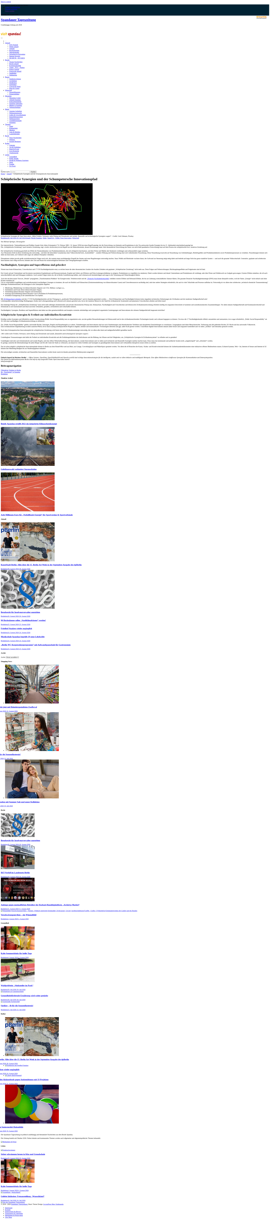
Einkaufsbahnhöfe (15, 102)
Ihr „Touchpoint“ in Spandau (10, 372)
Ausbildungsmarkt (15, 121)
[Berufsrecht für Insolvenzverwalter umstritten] (28, 608)
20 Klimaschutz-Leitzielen (12, 299)
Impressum (8, 1208)
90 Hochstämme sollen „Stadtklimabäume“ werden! (23, 620)
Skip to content (6, 2)
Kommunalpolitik (15, 66)
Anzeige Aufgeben (15, 111)
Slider (45, 238)
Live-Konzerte (14, 151)
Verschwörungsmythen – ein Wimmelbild (18, 915)
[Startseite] (6, 41)
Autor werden (9, 11)
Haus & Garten (14, 88)
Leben (7, 155)
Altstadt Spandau (15, 100)
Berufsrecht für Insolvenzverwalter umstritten (20, 612)
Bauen (7, 77)
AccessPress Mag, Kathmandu (53, 1204)
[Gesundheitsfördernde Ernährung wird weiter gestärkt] (12, 991)
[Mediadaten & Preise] (8, 1142)
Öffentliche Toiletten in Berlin (11, 370)
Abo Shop (8, 1217)
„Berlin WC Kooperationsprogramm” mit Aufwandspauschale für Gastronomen (36, 645)
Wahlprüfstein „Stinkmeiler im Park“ (17, 985)
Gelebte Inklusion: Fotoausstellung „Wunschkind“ (23, 1196)
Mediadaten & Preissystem (14, 1215)
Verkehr (12, 48)
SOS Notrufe (13, 45)
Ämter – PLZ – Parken (17, 67)
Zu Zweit (12, 166)
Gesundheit (13, 157)
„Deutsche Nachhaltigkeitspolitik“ (98, 279)
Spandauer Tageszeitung (18, 20)
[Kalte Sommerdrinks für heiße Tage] (18, 949)
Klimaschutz (13, 128)
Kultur (7, 143)
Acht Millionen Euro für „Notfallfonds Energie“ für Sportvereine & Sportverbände (37, 515)
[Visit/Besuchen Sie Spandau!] (11, 35)
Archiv (3, 657)
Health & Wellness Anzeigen (18, 160)
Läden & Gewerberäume (17, 115)
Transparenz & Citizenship (14, 1213)
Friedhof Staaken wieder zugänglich (16, 628)
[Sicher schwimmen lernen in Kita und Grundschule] (8, 1150)
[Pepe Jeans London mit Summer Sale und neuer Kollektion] (32, 798)
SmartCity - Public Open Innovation (59, 238)
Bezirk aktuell (14, 64)
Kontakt (7, 1210)
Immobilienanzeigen (16, 117)
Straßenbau (13, 83)
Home (3, 174)
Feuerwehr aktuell (15, 71)
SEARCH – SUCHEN (17, 58)
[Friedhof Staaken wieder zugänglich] (16, 1065)
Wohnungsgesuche (15, 113)
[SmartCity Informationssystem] (261, 18)
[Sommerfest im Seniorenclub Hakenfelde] (32, 1123)
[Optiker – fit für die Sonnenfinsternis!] (32, 750)
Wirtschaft (8, 90)
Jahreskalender (14, 52)
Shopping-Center (15, 98)
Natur (11, 126)
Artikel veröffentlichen (12, 7)
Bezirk (7, 60)
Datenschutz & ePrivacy (13, 1212)
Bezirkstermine (14, 50)
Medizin (12, 130)
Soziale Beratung (15, 141)
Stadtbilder (12, 73)
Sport (11, 162)
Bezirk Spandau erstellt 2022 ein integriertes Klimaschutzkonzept (29, 424)
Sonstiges (12, 122)
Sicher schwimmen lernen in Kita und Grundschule (23, 1154)
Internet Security (14, 56)
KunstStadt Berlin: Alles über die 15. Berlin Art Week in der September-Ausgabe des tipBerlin (41, 565)
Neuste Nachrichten (15, 62)
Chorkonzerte (13, 153)
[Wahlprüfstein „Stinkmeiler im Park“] (18, 981)
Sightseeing (13, 75)
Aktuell (7, 43)
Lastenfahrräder (14, 134)
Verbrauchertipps (15, 107)
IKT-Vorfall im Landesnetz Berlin (15, 873)
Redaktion (4, 238)
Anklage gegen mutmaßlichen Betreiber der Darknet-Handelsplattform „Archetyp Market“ (40, 905)
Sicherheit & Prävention (17, 54)
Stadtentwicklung (15, 79)
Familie (11, 164)
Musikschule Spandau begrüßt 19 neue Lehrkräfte (23, 637)
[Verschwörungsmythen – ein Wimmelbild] (69, 911)
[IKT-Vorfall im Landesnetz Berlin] (18, 868)
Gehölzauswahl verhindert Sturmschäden (19, 469)
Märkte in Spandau (15, 105)
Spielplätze (13, 85)
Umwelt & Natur (15, 86)
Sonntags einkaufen (15, 103)
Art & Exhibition (15, 147)
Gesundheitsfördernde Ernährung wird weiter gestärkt (24, 996)
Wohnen (12, 139)
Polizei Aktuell (14, 69)
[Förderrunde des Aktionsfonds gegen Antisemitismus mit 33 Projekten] (13, 1075)
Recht (7, 136)
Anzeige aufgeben (11, 9)
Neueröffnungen (14, 92)
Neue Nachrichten (15, 138)
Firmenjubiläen (14, 94)
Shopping (8, 96)
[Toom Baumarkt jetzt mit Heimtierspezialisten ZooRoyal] (32, 703)
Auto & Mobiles (14, 132)
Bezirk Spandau (36, 238)
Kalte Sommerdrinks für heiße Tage (16, 953)
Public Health (13, 158)
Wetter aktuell (13, 47)
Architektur (13, 81)
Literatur (12, 145)
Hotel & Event (14, 149)
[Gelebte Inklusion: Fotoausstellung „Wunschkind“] (11, 1192)
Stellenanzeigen (14, 119)
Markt (7, 109)
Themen (8, 124)
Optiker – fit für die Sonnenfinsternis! (17, 1006)
